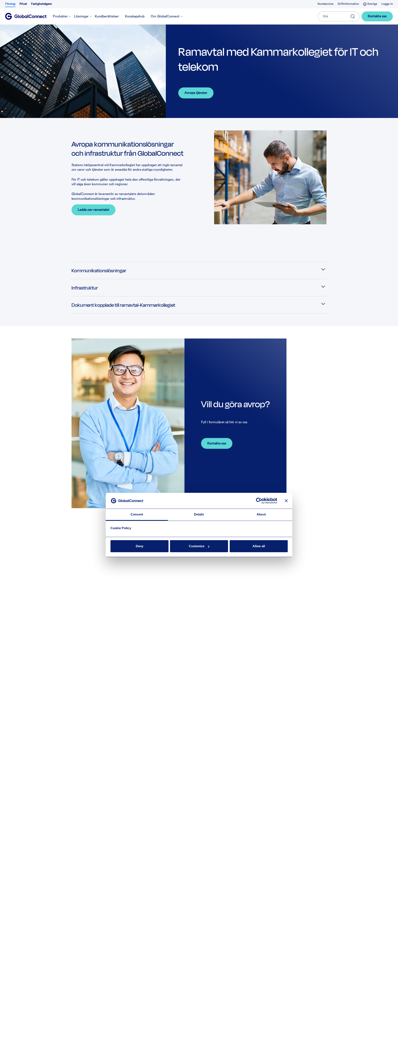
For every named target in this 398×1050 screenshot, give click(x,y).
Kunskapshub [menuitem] (134, 16)
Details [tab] (199, 514)
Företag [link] (10, 3)
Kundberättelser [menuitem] (107, 16)
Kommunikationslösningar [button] (99, 270)
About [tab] (261, 514)
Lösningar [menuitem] (81, 16)
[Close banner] (286, 500)
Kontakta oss (377, 16)
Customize (196, 546)
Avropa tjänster (195, 92)
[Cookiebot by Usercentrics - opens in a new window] (259, 501)
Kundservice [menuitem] (326, 3)
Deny (139, 546)
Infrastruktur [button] (85, 287)
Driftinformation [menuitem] (348, 3)
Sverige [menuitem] (371, 3)
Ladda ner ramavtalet (93, 209)
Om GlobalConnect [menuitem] (165, 16)
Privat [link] (23, 3)
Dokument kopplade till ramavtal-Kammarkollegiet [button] (123, 304)
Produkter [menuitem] (60, 16)
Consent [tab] (137, 514)
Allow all (258, 546)
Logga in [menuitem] (387, 3)
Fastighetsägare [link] (41, 3)
